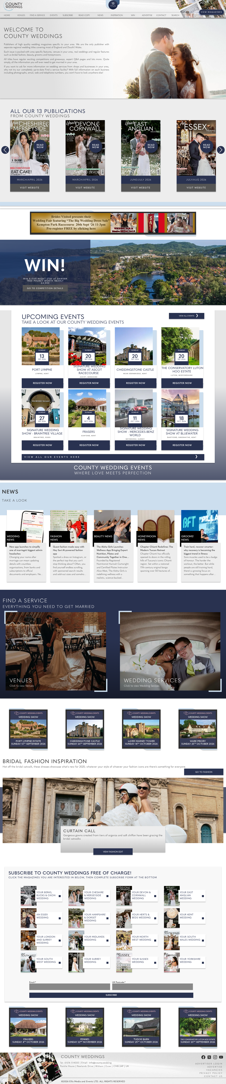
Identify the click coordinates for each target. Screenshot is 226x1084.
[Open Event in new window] (43, 346)
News (100, 15)
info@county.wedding (100, 1063)
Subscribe (68, 15)
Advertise (147, 15)
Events (53, 15)
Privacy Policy (211, 1073)
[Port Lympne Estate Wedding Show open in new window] (28, 729)
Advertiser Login (209, 1064)
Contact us (213, 1076)
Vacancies (214, 1070)
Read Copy (84, 15)
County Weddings (83, 1057)
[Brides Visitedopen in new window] (113, 223)
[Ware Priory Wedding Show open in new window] (198, 729)
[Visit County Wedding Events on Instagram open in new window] (214, 1059)
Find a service (37, 15)
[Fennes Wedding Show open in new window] (85, 1027)
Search (175, 15)
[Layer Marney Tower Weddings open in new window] (141, 729)
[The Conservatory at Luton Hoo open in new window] (198, 1027)
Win (133, 15)
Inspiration (117, 15)
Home (7, 15)
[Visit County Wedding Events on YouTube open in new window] (220, 1059)
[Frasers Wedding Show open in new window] (28, 1027)
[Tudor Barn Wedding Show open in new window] (141, 1027)
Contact (161, 15)
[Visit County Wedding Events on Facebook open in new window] (202, 1059)
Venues (21, 15)
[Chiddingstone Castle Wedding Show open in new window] (85, 729)
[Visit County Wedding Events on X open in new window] (209, 1059)
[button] (5, 150)
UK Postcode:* (118, 982)
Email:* (32, 982)
